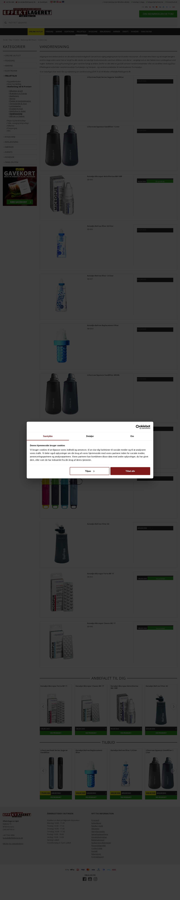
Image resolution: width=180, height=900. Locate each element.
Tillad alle (130, 471)
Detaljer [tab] (90, 436)
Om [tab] (132, 436)
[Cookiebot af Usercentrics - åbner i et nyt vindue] (138, 427)
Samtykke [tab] (48, 436)
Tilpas (88, 471)
